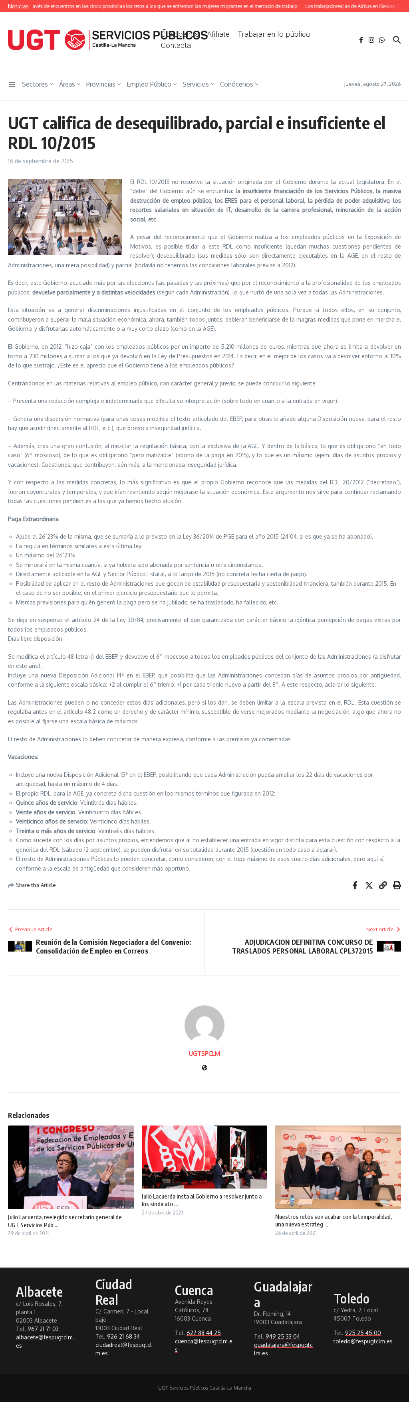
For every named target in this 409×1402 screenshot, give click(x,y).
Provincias (100, 84)
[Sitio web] (204, 1068)
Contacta (176, 45)
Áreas (67, 84)
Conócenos (236, 84)
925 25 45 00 (363, 1332)
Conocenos (180, 34)
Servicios (196, 84)
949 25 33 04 (283, 1336)
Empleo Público (149, 84)
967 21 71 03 (43, 1328)
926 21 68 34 (123, 1336)
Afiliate (218, 34)
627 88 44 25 (204, 1332)
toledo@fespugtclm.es (363, 1341)
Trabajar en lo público (274, 34)
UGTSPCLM (204, 1053)
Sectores (35, 84)
